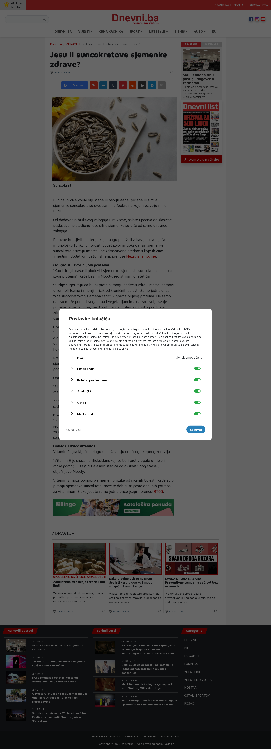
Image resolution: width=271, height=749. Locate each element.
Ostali (81, 402)
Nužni (81, 357)
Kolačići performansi (92, 380)
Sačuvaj (196, 429)
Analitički (84, 391)
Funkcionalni (86, 368)
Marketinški (86, 414)
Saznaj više (73, 429)
